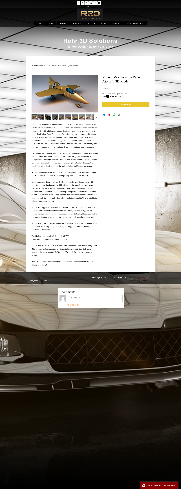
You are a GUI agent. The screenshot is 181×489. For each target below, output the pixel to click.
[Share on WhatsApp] (114, 114)
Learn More (122, 96)
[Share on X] (119, 114)
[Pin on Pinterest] (109, 114)
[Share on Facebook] (104, 114)
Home (34, 65)
